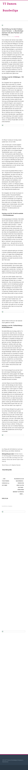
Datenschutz (5, 761)
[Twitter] (12, 472)
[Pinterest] (16, 472)
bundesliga (17, 36)
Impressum (20, 760)
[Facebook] (9, 472)
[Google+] (19, 472)
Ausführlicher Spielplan (7, 506)
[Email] (22, 472)
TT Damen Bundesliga (10, 7)
